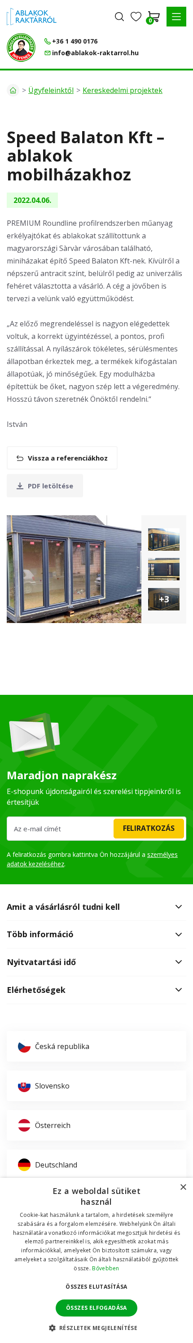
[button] (176, 16)
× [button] (183, 1187)
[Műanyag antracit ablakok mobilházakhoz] (74, 569)
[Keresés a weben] (119, 16)
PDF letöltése (50, 485)
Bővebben (105, 1268)
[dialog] (96, 1260)
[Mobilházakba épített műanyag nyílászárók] (164, 539)
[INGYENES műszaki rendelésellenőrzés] (21, 47)
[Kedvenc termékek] (136, 16)
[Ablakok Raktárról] (32, 17)
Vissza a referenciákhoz (68, 457)
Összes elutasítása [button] (96, 1286)
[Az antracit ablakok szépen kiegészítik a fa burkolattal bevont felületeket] (164, 569)
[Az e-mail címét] (96, 828)
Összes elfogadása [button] (96, 1308)
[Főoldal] (13, 90)
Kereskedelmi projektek (122, 90)
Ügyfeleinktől (51, 90)
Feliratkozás (149, 828)
